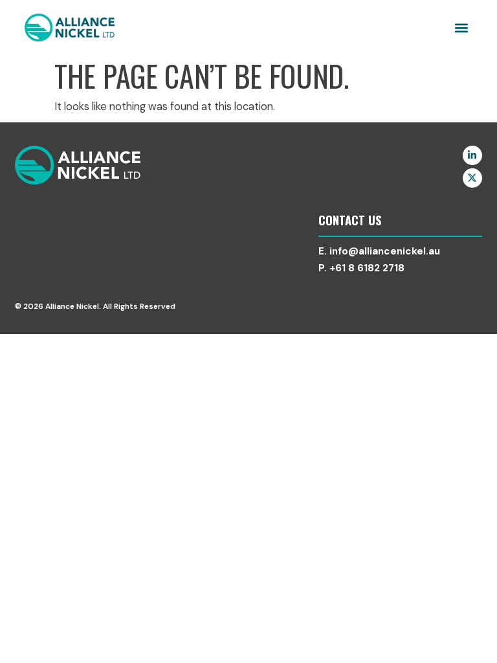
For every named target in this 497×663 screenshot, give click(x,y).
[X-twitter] (472, 178)
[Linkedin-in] (472, 155)
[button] (461, 27)
